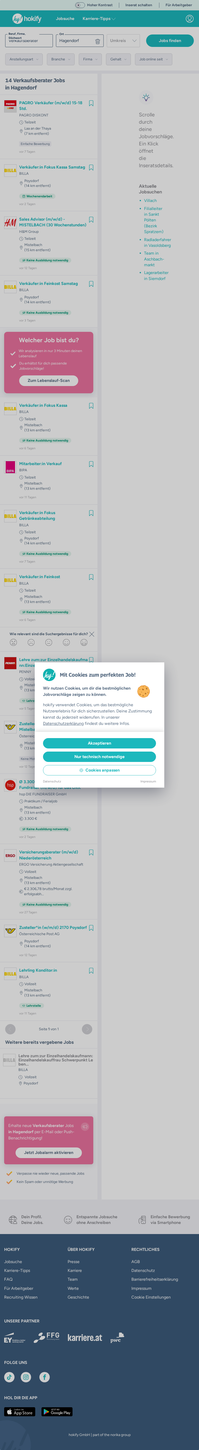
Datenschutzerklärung (63, 723)
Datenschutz (52, 781)
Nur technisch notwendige (99, 756)
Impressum (148, 781)
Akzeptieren (99, 743)
